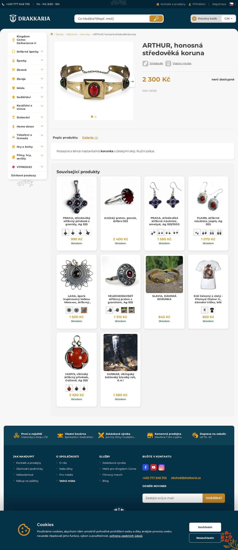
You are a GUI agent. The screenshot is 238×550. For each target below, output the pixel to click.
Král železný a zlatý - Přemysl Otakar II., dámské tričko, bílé (208, 299)
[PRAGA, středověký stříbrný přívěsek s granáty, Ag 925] (65, 232)
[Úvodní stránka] (52, 34)
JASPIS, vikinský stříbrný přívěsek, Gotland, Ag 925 (76, 377)
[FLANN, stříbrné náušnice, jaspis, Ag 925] (197, 232)
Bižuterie (72, 34)
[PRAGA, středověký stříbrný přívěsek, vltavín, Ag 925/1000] (87, 232)
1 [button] (91, 116)
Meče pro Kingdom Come (119, 468)
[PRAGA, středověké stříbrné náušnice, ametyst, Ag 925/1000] (160, 232)
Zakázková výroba (114, 463)
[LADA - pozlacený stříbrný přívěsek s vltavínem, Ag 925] (84, 310)
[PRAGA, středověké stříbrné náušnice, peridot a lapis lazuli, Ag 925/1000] (168, 232)
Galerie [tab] (90, 137)
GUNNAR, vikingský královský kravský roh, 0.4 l (120, 377)
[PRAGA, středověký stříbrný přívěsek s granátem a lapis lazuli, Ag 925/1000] (80, 232)
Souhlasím (205, 527)
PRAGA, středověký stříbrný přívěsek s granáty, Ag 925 (76, 221)
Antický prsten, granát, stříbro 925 (120, 219)
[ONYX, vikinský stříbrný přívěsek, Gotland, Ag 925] (76, 388)
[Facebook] (145, 467)
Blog (105, 481)
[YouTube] (153, 467)
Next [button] (132, 81)
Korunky (85, 34)
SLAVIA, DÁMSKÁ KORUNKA (164, 297)
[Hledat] (156, 18)
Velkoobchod (24, 474)
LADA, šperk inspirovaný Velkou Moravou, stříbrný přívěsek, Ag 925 (76, 300)
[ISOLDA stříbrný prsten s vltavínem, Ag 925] (116, 310)
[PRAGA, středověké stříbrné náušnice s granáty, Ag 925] (153, 232)
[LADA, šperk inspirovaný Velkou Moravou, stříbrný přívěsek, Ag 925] (69, 310)
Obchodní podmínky (29, 468)
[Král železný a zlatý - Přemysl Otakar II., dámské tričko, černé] (212, 310)
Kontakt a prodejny (173, 4)
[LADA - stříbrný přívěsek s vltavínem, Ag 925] (76, 310)
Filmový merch (112, 474)
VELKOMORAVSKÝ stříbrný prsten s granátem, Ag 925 (120, 299)
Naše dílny (66, 468)
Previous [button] (55, 81)
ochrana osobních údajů (126, 536)
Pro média (66, 474)
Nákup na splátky (27, 481)
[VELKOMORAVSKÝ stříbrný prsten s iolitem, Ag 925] (124, 310)
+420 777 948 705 (18, 4)
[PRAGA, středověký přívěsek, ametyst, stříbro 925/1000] (73, 232)
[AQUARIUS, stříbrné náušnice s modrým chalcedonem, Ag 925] (212, 232)
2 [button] (95, 116)
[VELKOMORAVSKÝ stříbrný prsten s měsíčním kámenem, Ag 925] (131, 310)
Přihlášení (199, 4)
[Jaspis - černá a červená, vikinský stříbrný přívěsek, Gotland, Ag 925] (84, 388)
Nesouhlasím (205, 538)
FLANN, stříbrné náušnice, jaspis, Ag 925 (208, 221)
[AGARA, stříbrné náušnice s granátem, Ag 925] (204, 232)
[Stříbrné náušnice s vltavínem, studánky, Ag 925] (219, 232)
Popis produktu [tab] (65, 137)
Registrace (219, 4)
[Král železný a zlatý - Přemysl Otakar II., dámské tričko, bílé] (204, 310)
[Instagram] (161, 467)
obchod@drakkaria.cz (186, 477)
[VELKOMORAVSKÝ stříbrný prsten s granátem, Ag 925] (109, 310)
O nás (63, 463)
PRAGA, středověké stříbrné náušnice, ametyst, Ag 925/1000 (164, 221)
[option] (94, 81)
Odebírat (214, 498)
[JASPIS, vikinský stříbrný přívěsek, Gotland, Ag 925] (69, 388)
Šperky (60, 34)
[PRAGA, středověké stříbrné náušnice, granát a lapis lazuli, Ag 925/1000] (175, 232)
